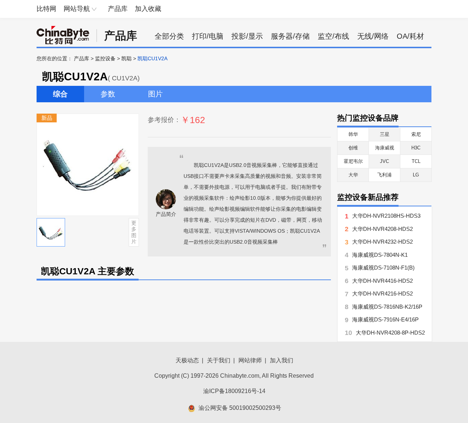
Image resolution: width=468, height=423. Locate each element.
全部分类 (169, 36)
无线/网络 (373, 36)
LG (416, 175)
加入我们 (281, 360)
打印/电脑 (207, 36)
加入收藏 (148, 8)
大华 (353, 175)
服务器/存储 (290, 36)
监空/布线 (333, 36)
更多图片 (133, 232)
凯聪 (126, 58)
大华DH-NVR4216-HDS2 (382, 293)
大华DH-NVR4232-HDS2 (382, 242)
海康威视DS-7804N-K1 (380, 255)
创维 (353, 147)
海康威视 (384, 147)
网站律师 (250, 360)
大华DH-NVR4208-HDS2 (382, 229)
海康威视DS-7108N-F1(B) (383, 267)
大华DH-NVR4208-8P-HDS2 (390, 332)
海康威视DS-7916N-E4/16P (385, 319)
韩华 (353, 134)
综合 (60, 94)
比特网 (46, 8)
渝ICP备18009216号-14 (234, 391)
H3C (415, 147)
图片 (155, 94)
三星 (384, 134)
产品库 (118, 8)
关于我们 (218, 360)
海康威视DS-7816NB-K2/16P (387, 307)
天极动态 (187, 360)
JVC (384, 161)
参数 (108, 94)
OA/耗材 (410, 36)
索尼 (416, 134)
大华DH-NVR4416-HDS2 (382, 281)
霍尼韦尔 (353, 161)
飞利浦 (384, 175)
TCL (416, 161)
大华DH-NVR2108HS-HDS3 (386, 216)
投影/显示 (247, 36)
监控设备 (105, 58)
